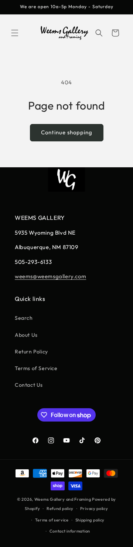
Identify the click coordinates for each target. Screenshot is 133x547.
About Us (26, 335)
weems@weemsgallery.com (50, 276)
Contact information (70, 531)
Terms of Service (36, 368)
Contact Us (29, 385)
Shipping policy (90, 520)
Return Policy (31, 351)
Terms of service (52, 520)
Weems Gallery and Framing (62, 499)
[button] (15, 33)
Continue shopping (66, 132)
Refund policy (60, 508)
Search (24, 318)
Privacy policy (94, 508)
